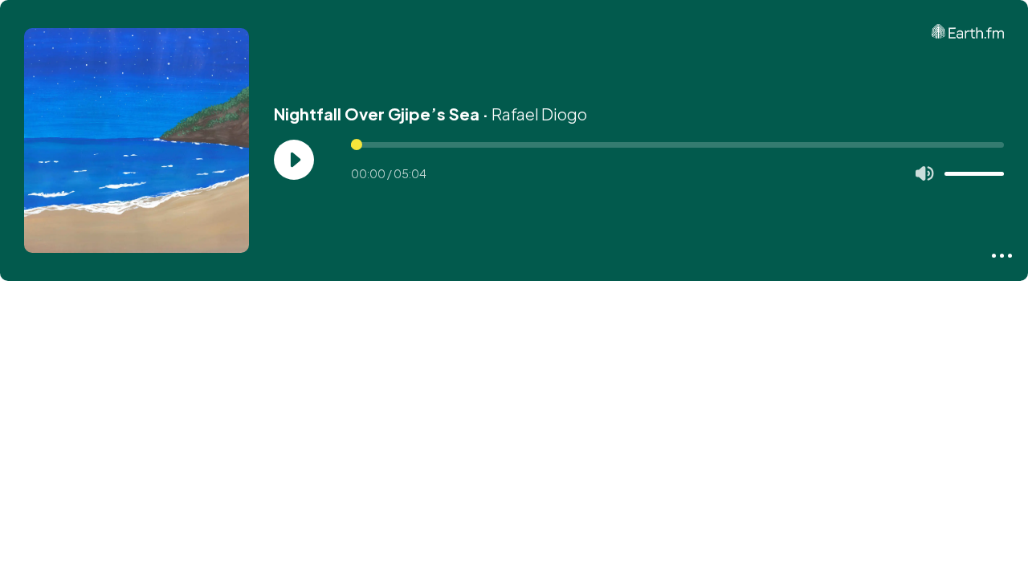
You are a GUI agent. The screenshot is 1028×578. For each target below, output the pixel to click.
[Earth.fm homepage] (968, 31)
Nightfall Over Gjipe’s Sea (376, 114)
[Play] (294, 160)
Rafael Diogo (539, 114)
